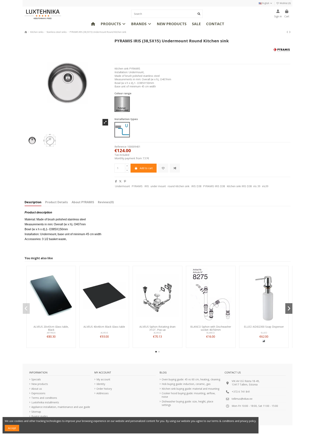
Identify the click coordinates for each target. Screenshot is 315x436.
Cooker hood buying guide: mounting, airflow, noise (188, 395)
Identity (100, 384)
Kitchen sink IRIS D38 (239, 186)
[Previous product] (288, 32)
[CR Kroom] (263, 341)
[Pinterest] (125, 181)
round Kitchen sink (178, 186)
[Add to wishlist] (163, 168)
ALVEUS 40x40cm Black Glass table (104, 326)
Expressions (38, 393)
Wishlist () (285, 3)
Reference (120, 146)
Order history (104, 388)
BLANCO (211, 332)
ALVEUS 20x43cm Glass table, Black (51, 328)
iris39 (265, 186)
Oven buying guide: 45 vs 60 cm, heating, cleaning (191, 379)
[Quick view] (56, 322)
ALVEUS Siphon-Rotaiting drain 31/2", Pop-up (157, 328)
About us (36, 388)
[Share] (116, 181)
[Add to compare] (175, 168)
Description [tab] (33, 202)
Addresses (102, 393)
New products (39, 384)
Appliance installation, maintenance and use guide (60, 407)
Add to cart (146, 168)
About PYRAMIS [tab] (83, 202)
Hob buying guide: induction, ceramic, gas (186, 384)
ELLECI (264, 332)
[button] (113, 23)
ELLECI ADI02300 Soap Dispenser (264, 326)
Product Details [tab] (56, 202)
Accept (12, 428)
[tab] (106, 203)
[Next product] (290, 32)
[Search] (199, 14)
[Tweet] (120, 181)
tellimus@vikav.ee (242, 398)
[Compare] (50, 322)
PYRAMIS (137, 186)
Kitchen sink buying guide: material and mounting (190, 388)
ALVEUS (104, 332)
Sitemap (36, 411)
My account (103, 379)
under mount (158, 186)
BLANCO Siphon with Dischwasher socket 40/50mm (210, 328)
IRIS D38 (196, 186)
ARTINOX (51, 332)
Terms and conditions (44, 398)
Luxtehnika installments (45, 402)
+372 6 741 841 (241, 391)
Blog (163, 372)
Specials (36, 379)
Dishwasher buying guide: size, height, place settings (187, 403)
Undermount (122, 186)
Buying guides (39, 416)
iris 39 (256, 186)
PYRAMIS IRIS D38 (214, 186)
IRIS (146, 186)
